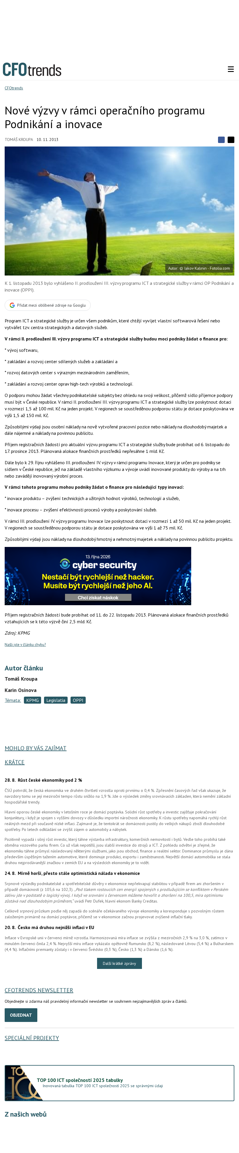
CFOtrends (14, 88)
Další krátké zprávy (119, 963)
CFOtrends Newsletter (39, 990)
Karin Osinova (20, 690)
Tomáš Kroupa (19, 139)
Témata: (13, 700)
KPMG (32, 700)
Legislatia (55, 700)
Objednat (21, 1015)
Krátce (14, 762)
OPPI (78, 700)
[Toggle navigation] (231, 69)
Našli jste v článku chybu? (25, 644)
